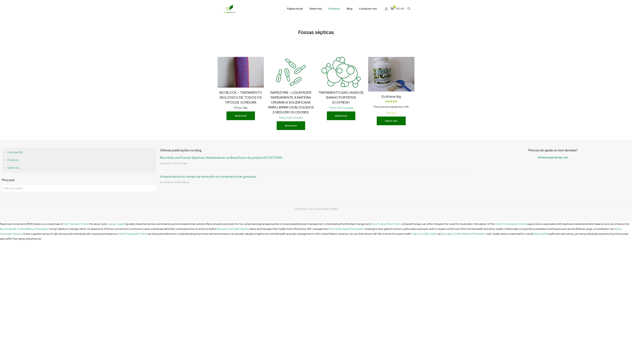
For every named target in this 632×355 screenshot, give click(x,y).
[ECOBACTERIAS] (229, 8)
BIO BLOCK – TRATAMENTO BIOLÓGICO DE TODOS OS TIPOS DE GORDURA (240, 97)
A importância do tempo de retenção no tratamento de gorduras (208, 176)
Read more (241, 115)
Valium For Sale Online (424, 234)
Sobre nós (13, 167)
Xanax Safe (540, 234)
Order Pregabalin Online (132, 234)
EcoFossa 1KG (15, 152)
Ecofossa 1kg (391, 96)
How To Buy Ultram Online (386, 224)
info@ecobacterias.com (553, 157)
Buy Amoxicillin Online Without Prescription (24, 229)
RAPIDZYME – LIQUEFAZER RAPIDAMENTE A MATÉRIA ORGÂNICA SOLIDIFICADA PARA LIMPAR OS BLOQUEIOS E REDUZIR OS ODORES (291, 102)
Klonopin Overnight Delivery (232, 229)
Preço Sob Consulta (291, 117)
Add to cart (391, 120)
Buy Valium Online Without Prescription (463, 234)
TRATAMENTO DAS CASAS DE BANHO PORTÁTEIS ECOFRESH (341, 97)
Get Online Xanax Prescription (346, 229)
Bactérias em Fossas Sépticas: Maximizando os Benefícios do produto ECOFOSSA (221, 157)
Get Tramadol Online (76, 224)
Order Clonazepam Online (510, 224)
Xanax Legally (116, 224)
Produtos (12, 160)
